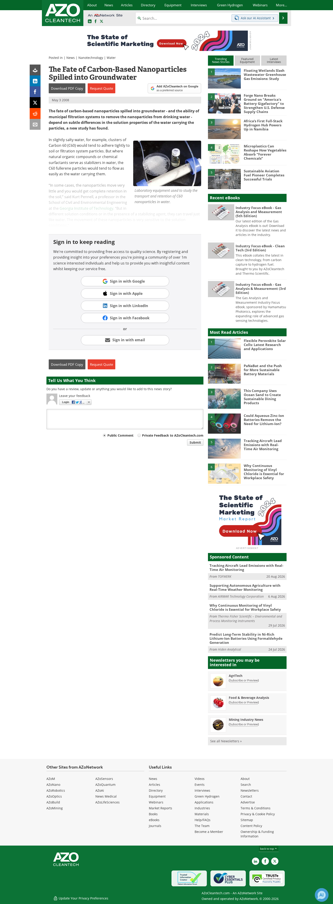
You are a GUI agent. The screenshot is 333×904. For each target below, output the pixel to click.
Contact (246, 796)
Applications (204, 802)
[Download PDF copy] (35, 70)
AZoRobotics (55, 790)
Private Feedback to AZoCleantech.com (172, 435)
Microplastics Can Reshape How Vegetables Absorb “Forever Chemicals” (265, 152)
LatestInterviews (274, 60)
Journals (155, 826)
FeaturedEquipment (247, 60)
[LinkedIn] (35, 80)
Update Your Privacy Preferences (83, 898)
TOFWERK (224, 576)
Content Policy (251, 826)
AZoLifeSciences (107, 802)
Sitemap (247, 820)
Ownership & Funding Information (257, 833)
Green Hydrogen (207, 796)
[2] (224, 103)
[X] (35, 102)
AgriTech (235, 675)
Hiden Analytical (229, 649)
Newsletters (250, 790)
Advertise (248, 802)
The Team (202, 826)
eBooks (154, 820)
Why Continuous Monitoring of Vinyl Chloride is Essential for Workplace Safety (264, 471)
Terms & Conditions (255, 808)
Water (111, 57)
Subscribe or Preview (244, 680)
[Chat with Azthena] (321, 895)
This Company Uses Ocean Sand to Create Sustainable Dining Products (262, 396)
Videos (200, 779)
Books (153, 814)
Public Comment (120, 435)
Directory (156, 790)
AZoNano (53, 784)
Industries (202, 808)
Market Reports (160, 808)
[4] (224, 154)
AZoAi (99, 790)
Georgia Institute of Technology (86, 208)
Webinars (156, 802)
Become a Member (209, 831)
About (245, 779)
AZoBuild (53, 802)
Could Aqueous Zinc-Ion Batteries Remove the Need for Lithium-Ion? (264, 419)
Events (200, 784)
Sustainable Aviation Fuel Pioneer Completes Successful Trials (264, 175)
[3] (224, 129)
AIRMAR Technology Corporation (241, 596)
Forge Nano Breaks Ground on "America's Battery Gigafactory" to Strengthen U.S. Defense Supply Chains (264, 103)
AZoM (50, 779)
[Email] (35, 124)
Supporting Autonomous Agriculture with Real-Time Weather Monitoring (245, 587)
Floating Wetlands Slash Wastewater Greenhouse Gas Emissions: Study (265, 74)
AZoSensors (104, 779)
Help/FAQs (202, 820)
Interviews (202, 790)
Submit (195, 442)
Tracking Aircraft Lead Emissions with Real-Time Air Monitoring (263, 444)
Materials (202, 814)
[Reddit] (35, 113)
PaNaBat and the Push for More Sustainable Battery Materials (263, 369)
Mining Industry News (246, 719)
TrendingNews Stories (220, 60)
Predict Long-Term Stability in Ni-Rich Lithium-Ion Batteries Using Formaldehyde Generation (246, 638)
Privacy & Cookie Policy (258, 814)
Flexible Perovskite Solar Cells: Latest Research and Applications (265, 344)
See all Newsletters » (226, 741)
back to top (267, 849)
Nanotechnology (90, 57)
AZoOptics (54, 796)
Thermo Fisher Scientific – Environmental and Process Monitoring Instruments (246, 618)
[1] (224, 78)
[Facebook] (35, 91)
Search (246, 784)
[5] (224, 179)
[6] (224, 473)
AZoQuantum (105, 784)
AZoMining (54, 808)
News (70, 57)
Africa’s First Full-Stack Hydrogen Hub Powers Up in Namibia (263, 125)
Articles (154, 784)
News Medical (106, 796)
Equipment (157, 796)
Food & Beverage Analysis (249, 697)
